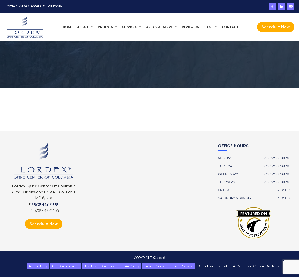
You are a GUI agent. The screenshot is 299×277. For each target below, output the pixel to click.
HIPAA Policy (129, 266)
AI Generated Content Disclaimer (255, 266)
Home (67, 27)
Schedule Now (276, 27)
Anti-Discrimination (65, 266)
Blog (208, 27)
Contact (230, 27)
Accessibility (38, 266)
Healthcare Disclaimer (100, 266)
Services (129, 27)
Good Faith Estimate (212, 266)
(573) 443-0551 (45, 204)
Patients (105, 27)
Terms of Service (180, 266)
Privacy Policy (153, 266)
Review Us (190, 27)
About (83, 27)
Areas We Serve (159, 27)
